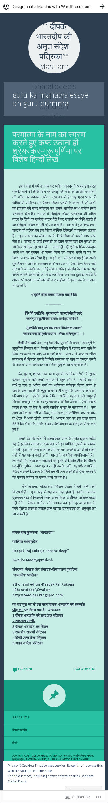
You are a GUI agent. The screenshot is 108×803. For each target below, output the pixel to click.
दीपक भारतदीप (19, 730)
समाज (90, 755)
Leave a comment (84, 669)
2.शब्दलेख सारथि (23, 620)
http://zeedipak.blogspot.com (37, 595)
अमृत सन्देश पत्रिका (29, 643)
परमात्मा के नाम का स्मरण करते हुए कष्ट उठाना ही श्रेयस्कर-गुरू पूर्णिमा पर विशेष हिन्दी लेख (49, 146)
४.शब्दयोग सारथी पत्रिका (29, 632)
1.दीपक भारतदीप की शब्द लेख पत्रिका (37, 615)
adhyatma (18, 755)
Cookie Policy (17, 781)
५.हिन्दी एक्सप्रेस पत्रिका (29, 637)
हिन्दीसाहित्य (18, 759)
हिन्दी (14, 743)
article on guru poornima (44, 755)
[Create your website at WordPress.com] (54, 6)
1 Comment (25, 669)
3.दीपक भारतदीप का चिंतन (30, 626)
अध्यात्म (67, 755)
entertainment (36, 759)
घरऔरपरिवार (79, 755)
